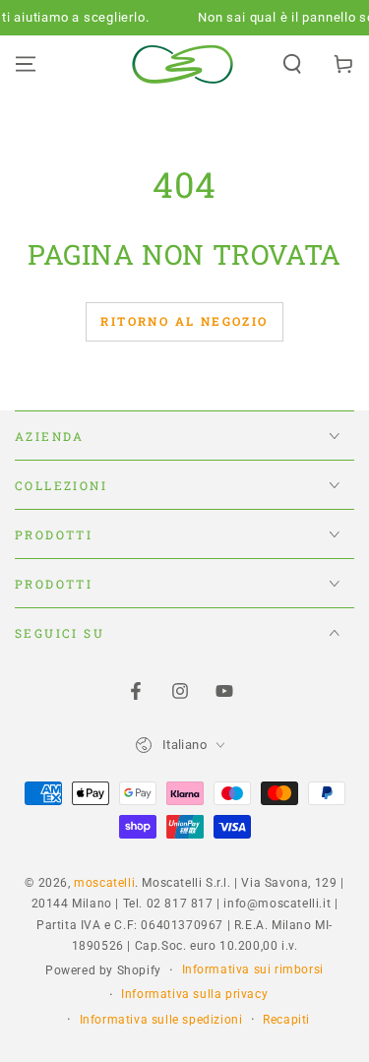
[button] (292, 64)
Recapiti (286, 1020)
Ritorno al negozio (184, 321)
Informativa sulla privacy (194, 994)
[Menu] (25, 64)
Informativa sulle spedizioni (161, 1020)
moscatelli (104, 883)
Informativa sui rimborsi (253, 969)
